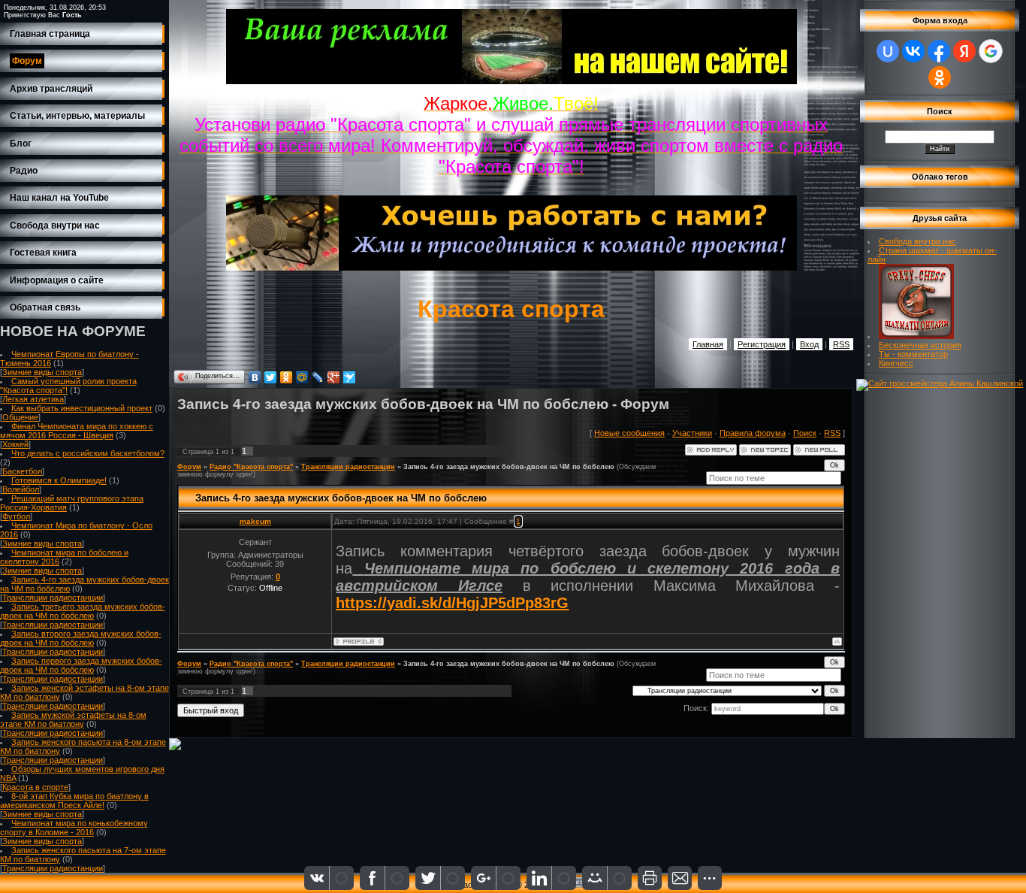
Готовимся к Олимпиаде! (59, 480)
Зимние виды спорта (42, 372)
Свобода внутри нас (917, 241)
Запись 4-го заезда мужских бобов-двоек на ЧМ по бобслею (508, 467)
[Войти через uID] (888, 51)
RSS (841, 344)
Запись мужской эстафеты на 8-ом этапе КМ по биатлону (73, 719)
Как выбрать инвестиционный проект (81, 408)
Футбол (16, 516)
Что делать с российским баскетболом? (87, 453)
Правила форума (753, 432)
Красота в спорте (35, 787)
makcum (255, 521)
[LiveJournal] (318, 377)
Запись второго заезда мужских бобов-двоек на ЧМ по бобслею (80, 638)
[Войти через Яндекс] (964, 51)
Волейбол (20, 489)
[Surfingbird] (350, 377)
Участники (692, 432)
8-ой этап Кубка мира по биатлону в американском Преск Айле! (74, 801)
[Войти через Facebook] (939, 51)
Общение (20, 417)
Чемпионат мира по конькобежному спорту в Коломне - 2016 (74, 828)
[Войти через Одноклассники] (939, 77)
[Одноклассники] (286, 377)
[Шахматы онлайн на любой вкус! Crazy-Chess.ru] (916, 336)
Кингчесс (896, 363)
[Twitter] (271, 377)
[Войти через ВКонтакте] (913, 51)
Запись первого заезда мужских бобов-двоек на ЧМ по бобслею (81, 665)
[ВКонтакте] (255, 377)
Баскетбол (22, 471)
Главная (708, 344)
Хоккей (15, 444)
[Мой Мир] (302, 377)
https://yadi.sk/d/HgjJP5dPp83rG (452, 603)
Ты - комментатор (913, 354)
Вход (809, 344)
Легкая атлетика (33, 399)
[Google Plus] (334, 377)
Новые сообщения (629, 432)
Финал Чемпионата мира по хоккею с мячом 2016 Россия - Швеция (76, 431)
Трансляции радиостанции (52, 597)
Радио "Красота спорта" (251, 467)
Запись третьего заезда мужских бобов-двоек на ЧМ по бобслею (82, 611)
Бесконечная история (920, 345)
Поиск (804, 432)
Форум (189, 467)
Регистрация (762, 344)
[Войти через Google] (991, 51)
